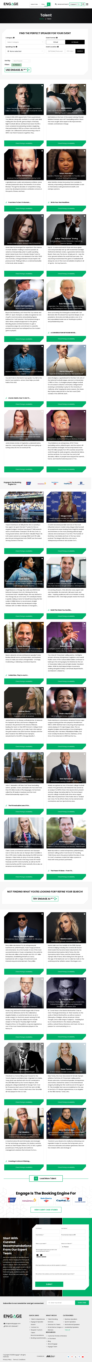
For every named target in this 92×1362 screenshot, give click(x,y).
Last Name (60, 653)
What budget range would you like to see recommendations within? (38, 675)
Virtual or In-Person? (62, 668)
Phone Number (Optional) (64, 659)
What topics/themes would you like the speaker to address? (43, 688)
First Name (31, 653)
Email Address (32, 659)
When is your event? (33, 668)
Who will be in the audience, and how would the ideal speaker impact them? (47, 697)
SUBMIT (41, 707)
